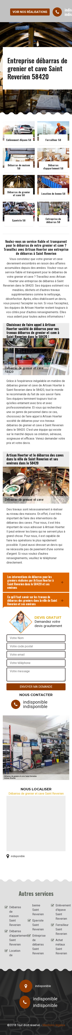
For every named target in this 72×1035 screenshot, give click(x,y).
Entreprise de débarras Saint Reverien (38, 944)
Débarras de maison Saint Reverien (15, 916)
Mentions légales (53, 1025)
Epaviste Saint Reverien (38, 925)
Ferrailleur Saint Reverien (61, 929)
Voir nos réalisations (30, 12)
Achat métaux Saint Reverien (61, 946)
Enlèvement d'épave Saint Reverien (61, 912)
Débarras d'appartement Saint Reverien (15, 937)
